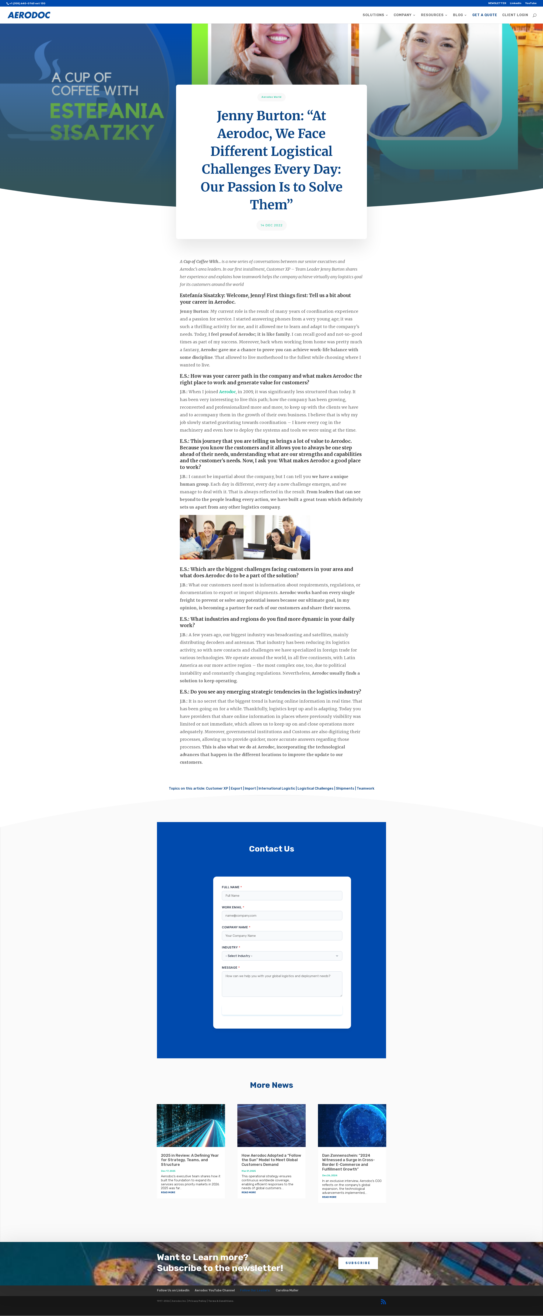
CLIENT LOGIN (515, 15)
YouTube (531, 3)
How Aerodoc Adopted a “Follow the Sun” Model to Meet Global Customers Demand (271, 1160)
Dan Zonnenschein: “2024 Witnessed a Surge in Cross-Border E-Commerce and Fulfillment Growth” (348, 1162)
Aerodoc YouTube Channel (215, 1290)
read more (168, 1192)
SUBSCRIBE (358, 1263)
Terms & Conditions (220, 1301)
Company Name (235, 927)
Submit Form (282, 1010)
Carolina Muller (287, 1290)
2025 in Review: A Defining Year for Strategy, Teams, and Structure (190, 1160)
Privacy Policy (197, 1301)
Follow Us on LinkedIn (173, 1290)
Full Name (231, 887)
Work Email (232, 907)
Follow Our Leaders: (255, 1290)
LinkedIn (515, 3)
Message (230, 967)
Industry (230, 947)
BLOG (458, 15)
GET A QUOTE (484, 15)
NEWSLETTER (497, 3)
